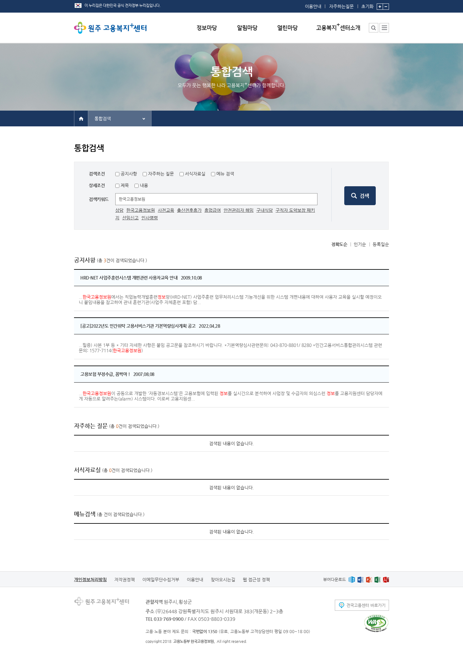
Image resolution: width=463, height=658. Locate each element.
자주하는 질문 (161, 173)
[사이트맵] (384, 27)
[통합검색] (373, 27)
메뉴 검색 (225, 173)
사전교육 (166, 210)
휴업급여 (212, 210)
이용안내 (313, 6)
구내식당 (264, 210)
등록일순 (381, 244)
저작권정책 (124, 579)
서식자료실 (195, 173)
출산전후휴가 (189, 210)
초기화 (367, 6)
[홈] (81, 118)
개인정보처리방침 (90, 579)
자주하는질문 (341, 6)
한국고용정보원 (140, 210)
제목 (124, 185)
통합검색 (102, 118)
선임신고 (130, 217)
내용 (143, 185)
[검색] (360, 195)
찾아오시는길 (223, 579)
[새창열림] (351, 579)
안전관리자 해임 (239, 210)
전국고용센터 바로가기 (366, 605)
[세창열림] (376, 623)
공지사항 (129, 173)
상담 (119, 210)
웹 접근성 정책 (256, 579)
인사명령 (149, 217)
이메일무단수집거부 (160, 579)
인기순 (360, 244)
